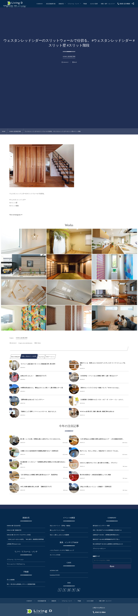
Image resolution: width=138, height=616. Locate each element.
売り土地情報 (12, 579)
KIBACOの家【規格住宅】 (14, 530)
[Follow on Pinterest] (74, 589)
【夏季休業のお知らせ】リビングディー (32, 399)
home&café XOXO (55, 575)
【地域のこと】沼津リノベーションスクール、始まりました (38, 411)
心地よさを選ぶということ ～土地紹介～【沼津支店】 (96, 486)
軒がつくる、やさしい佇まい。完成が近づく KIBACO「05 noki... (99, 451)
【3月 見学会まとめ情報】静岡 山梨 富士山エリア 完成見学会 (39, 474)
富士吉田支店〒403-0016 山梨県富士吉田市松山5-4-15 (108, 544)
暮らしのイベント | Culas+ (57, 530)
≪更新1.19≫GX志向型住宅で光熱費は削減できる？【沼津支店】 (39, 451)
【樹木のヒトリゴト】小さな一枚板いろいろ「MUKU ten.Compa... (100, 387)
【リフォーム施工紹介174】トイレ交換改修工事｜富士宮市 (37, 364)
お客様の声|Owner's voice (14, 544)
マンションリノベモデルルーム (16, 564)
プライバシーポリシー (99, 548)
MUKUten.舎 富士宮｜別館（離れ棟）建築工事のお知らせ (97, 411)
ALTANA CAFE (54, 570)
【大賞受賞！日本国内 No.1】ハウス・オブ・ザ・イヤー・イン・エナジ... (102, 399)
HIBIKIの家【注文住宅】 (14, 525)
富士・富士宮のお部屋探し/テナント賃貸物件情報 (21, 584)
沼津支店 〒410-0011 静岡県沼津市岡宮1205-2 (106, 535)
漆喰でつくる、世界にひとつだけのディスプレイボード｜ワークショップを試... (102, 364)
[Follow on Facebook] (64, 589)
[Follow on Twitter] (60, 589)
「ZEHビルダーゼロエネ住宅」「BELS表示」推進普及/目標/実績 (25, 539)
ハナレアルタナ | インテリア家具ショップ (62, 550)
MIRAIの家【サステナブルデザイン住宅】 (19, 535)
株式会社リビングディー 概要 (101, 525)
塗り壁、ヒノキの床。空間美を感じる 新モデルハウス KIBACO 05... (40, 439)
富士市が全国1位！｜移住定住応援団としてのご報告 (95, 474)
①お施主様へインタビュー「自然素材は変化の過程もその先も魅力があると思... (42, 462)
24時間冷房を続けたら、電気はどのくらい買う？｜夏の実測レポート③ (41, 387)
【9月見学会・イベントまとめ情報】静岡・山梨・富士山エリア (99, 376)
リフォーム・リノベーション (15, 559)
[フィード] (78, 589)
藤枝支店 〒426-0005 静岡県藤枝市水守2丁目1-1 (106, 539)
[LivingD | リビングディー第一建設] (14, 3)
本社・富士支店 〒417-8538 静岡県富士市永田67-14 (107, 530)
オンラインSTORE (55, 555)
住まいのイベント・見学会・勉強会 (60, 525)
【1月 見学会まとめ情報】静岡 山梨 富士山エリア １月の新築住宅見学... (101, 439)
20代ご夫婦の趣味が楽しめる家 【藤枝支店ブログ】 (36, 486)
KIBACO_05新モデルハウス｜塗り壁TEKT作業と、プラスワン (98, 463)
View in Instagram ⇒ (15, 215)
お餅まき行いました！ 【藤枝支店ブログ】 (33, 376)
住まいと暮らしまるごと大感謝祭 (59, 535)
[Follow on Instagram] (69, 589)
